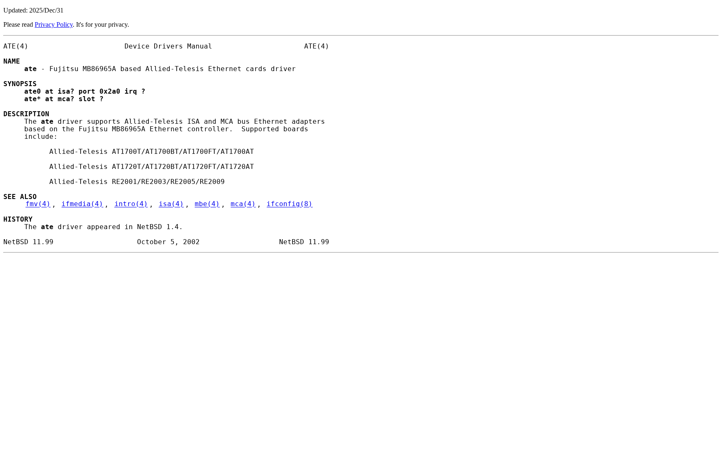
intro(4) (131, 204)
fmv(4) (38, 204)
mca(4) (243, 204)
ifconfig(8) (290, 204)
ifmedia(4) (82, 204)
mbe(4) (207, 204)
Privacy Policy (54, 24)
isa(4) (171, 204)
